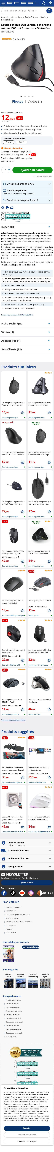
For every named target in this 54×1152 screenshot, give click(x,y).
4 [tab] (33, 96)
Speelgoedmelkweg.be (14, 1033)
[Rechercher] (49, 10)
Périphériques (31, 17)
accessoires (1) (10, 340)
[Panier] (50, 3)
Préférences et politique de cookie (19, 922)
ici (47, 1120)
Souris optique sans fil (10, 714)
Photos (17, 101)
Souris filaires (7, 20)
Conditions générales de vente (17, 914)
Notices (9, 929)
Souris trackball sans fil (11, 665)
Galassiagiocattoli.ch (14, 1011)
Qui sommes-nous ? (13, 907)
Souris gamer (33, 615)
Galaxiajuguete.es (13, 1015)
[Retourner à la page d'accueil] (23, 3)
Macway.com (11, 1036)
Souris (43, 17)
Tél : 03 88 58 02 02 (16, 845)
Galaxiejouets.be (12, 1025)
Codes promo (11, 925)
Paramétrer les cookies (27, 1135)
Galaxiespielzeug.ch (13, 1007)
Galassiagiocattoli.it (13, 1018)
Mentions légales (12, 918)
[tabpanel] (27, 66)
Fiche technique (11, 323)
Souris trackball (34, 714)
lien (40, 1104)
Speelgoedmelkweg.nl (14, 1022)
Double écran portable (37, 782)
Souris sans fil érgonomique (13, 615)
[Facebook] (3, 207)
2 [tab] (25, 96)
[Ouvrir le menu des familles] (3, 3)
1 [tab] (21, 96)
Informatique (16, 17)
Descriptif (7, 227)
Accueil (4, 17)
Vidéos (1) (35, 101)
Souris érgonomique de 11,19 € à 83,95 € (17, 315)
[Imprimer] (8, 207)
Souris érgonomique (10, 417)
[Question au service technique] (12, 207)
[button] (17, 158)
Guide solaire (11, 933)
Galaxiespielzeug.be (13, 1029)
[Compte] (44, 3)
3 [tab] (29, 96)
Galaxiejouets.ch (12, 1004)
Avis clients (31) (11, 349)
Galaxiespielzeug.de (13, 1000)
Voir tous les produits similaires (13, 720)
